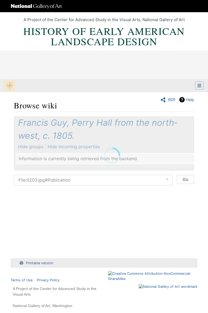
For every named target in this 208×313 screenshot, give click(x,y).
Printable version (39, 263)
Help (190, 99)
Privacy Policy (48, 280)
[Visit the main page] (9, 86)
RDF (172, 99)
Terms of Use (21, 280)
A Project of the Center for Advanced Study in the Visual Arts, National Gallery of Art (104, 19)
